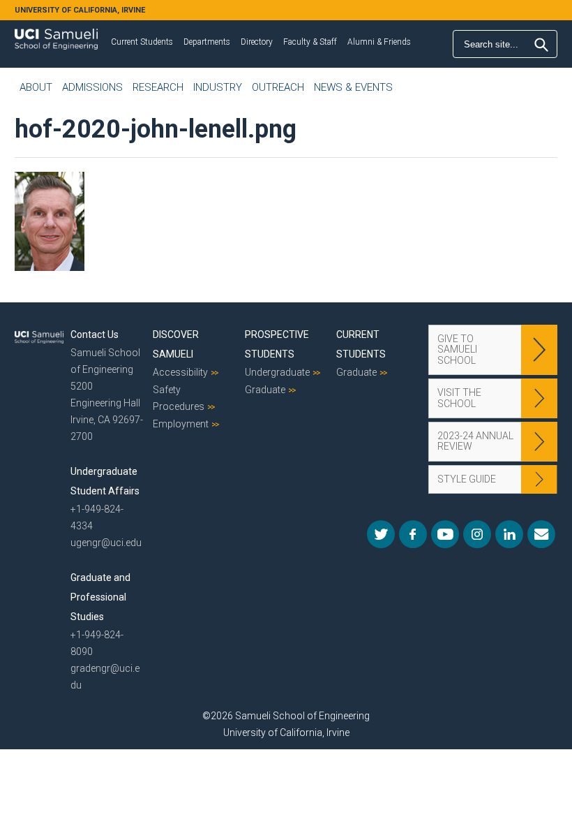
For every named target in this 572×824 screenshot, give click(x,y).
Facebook (413, 534)
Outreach (278, 87)
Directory (257, 42)
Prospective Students (277, 344)
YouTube (445, 534)
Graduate (265, 389)
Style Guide (466, 479)
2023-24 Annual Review (475, 441)
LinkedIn (509, 534)
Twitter (381, 534)
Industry (217, 87)
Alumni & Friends (379, 42)
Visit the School (459, 398)
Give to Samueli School (457, 349)
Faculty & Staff (310, 42)
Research (158, 87)
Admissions (92, 87)
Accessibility (180, 372)
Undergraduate (277, 372)
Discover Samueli (176, 344)
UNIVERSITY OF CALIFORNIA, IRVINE (80, 10)
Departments (206, 42)
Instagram (477, 534)
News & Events (353, 87)
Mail (541, 534)
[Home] (56, 34)
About (36, 87)
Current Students (142, 42)
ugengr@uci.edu (106, 542)
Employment (181, 423)
